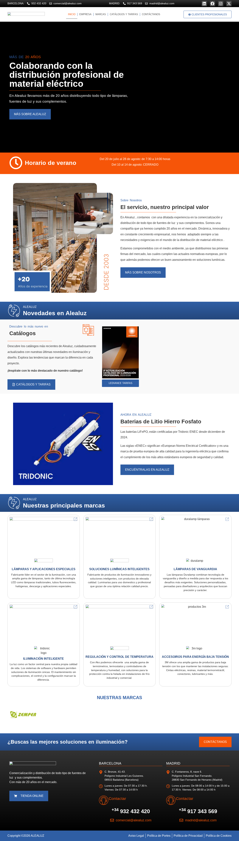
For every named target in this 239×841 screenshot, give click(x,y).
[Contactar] (103, 800)
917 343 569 (198, 811)
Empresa (85, 14)
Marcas (100, 14)
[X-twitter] (229, 3)
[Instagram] (220, 3)
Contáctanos (151, 14)
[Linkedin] (204, 3)
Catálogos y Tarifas (124, 14)
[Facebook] (212, 3)
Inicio (71, 14)
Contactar (117, 798)
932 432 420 (131, 811)
